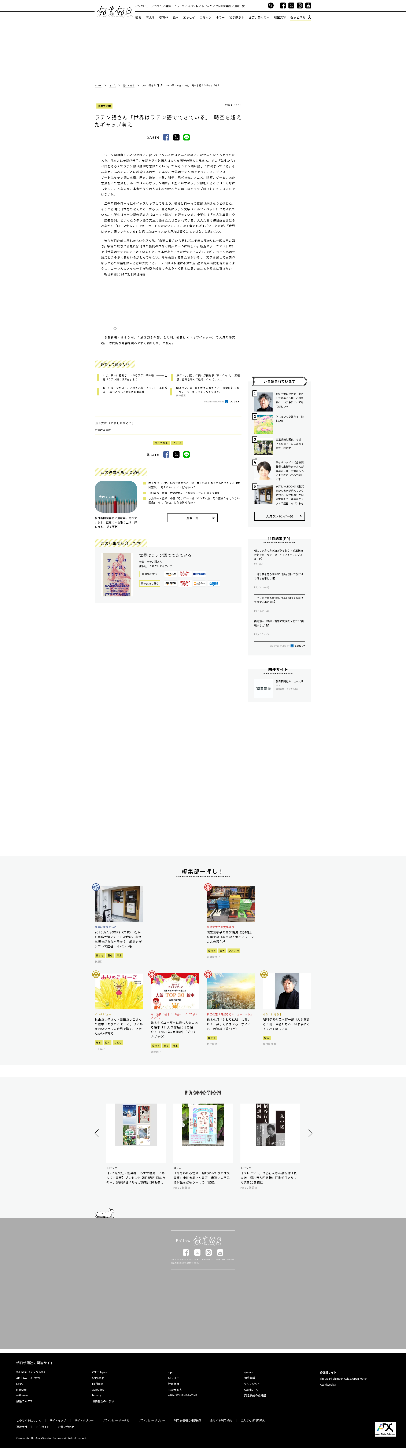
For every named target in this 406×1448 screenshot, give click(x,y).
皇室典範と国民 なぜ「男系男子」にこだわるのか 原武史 (290, 444)
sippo (171, 1372)
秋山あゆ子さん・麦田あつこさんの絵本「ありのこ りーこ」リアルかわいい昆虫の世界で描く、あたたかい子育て (119, 1026)
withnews (22, 1395)
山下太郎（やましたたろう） (115, 423)
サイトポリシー (84, 1420)
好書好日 (115, 12)
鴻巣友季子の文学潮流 (220, 927)
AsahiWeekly (328, 1384)
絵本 (176, 17)
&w (25, 1378)
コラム (158, 6)
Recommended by (214, 401)
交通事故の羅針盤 (255, 1395)
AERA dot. (98, 1389)
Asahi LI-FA (251, 1389)
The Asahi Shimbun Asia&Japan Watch (343, 1378)
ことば (177, 443)
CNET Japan (99, 1372)
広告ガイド (42, 1427)
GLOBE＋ (174, 1378)
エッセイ (189, 17)
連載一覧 (240, 6)
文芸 (222, 950)
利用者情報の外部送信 (188, 1420)
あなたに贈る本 (272, 1014)
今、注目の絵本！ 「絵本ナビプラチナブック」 (174, 1016)
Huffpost (97, 1384)
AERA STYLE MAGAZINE (182, 1395)
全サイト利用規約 (221, 1420)
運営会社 (21, 1427)
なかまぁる (175, 1389)
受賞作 (163, 17)
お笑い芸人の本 (259, 17)
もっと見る (297, 17)
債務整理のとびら (103, 1401)
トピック (207, 6)
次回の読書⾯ (223, 6)
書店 (110, 955)
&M (18, 1378)
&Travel (35, 1378)
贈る (98, 1042)
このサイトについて (28, 1420)
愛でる (212, 950)
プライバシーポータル (116, 1420)
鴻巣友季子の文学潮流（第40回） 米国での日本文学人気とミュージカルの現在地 (231, 937)
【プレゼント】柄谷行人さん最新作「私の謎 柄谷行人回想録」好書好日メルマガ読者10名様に (268, 1177)
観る (138, 17)
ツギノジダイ (252, 1384)
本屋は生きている (106, 927)
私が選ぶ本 (236, 17)
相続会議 (249, 1378)
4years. (248, 1372)
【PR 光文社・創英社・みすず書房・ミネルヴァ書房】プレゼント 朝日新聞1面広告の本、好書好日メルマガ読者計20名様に (136, 1177)
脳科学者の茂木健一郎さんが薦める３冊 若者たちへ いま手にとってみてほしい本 (290, 400)
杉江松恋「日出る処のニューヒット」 (230, 1014)
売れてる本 (104, 106)
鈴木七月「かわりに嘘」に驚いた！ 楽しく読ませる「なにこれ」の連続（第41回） (229, 1024)
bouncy (97, 1395)
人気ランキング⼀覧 (279, 516)
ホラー (220, 17)
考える (150, 17)
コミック (205, 17)
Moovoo (21, 1389)
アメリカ (234, 950)
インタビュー (143, 6)
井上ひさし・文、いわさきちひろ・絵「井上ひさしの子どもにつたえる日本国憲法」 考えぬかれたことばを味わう (194, 485)
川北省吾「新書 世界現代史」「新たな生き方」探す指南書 (184, 492)
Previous (97, 1133)
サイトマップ (57, 1420)
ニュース (179, 6)
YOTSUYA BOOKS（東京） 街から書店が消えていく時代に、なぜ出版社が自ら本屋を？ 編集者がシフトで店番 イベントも (290, 495)
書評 (168, 6)
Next (310, 1133)
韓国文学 (280, 17)
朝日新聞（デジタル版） (31, 1372)
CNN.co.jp (98, 1378)
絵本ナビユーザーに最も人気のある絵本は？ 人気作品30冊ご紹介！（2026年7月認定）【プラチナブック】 (174, 1029)
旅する (100, 955)
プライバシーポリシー (152, 1420)
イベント (193, 6)
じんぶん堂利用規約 (252, 1420)
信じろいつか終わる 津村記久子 (290, 419)
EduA (19, 1384)
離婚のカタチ (24, 1401)
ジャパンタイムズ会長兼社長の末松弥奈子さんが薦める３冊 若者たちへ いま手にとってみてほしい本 (290, 470)
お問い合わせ (66, 1427)
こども (118, 1042)
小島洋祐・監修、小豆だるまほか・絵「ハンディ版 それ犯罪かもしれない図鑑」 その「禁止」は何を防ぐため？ (194, 500)
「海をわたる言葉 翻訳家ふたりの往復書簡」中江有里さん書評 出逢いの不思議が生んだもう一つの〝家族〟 (201, 1177)
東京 (119, 955)
